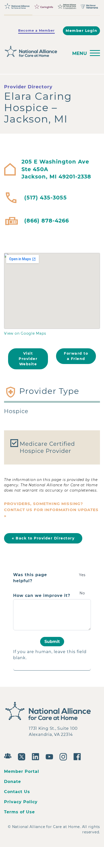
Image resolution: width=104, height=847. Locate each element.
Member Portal (21, 771)
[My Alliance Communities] (9, 755)
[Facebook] (78, 756)
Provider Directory (28, 87)
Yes (82, 575)
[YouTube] (51, 756)
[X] (23, 756)
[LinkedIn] (37, 756)
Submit (52, 641)
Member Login (81, 30)
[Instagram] (64, 756)
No (82, 593)
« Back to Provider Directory (43, 538)
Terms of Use (19, 812)
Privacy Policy (21, 801)
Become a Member (36, 30)
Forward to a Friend (76, 356)
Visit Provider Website (28, 358)
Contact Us (17, 791)
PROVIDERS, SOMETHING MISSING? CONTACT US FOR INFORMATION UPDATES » (51, 509)
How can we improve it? (41, 595)
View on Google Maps (25, 333)
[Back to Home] (35, 51)
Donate (12, 781)
